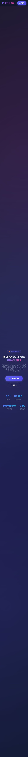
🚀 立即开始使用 (14, 378)
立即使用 (21, 3)
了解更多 (14, 385)
